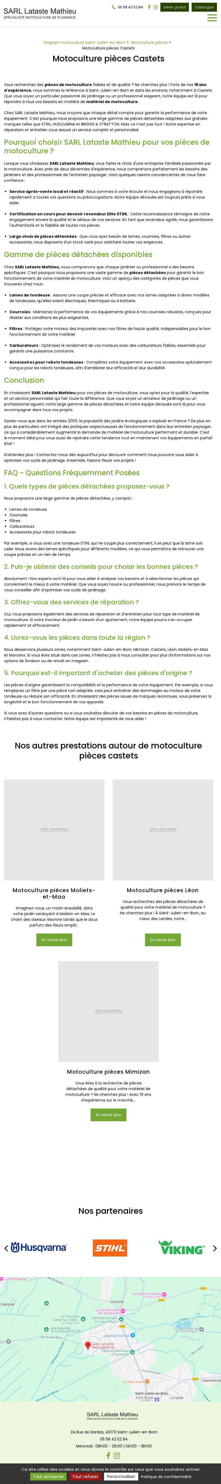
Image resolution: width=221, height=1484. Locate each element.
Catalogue (204, 7)
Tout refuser (85, 1476)
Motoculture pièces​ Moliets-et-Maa (54, 893)
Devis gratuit (175, 7)
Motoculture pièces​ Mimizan (108, 1071)
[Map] (110, 1339)
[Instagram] (156, 7)
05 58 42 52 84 (114, 1439)
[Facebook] (149, 7)
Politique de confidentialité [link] (166, 1476)
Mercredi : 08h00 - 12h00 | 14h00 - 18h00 (114, 1446)
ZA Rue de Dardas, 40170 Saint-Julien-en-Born (114, 1432)
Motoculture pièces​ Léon (163, 890)
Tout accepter (48, 1476)
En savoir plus (54, 939)
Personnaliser (121, 1476)
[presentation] (6, 1248)
